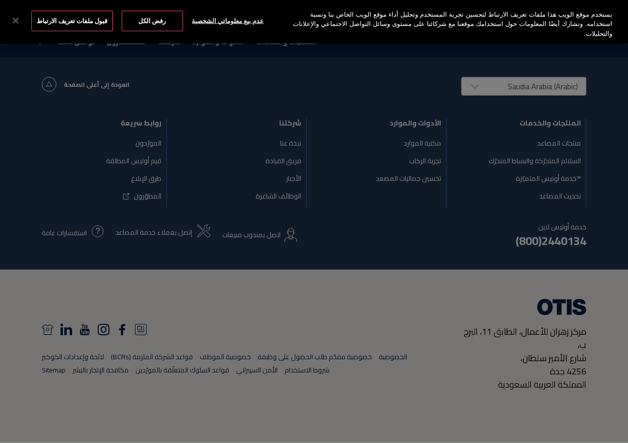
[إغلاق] (15, 20)
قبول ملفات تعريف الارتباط (72, 21)
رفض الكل (152, 21)
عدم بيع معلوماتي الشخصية (228, 21)
